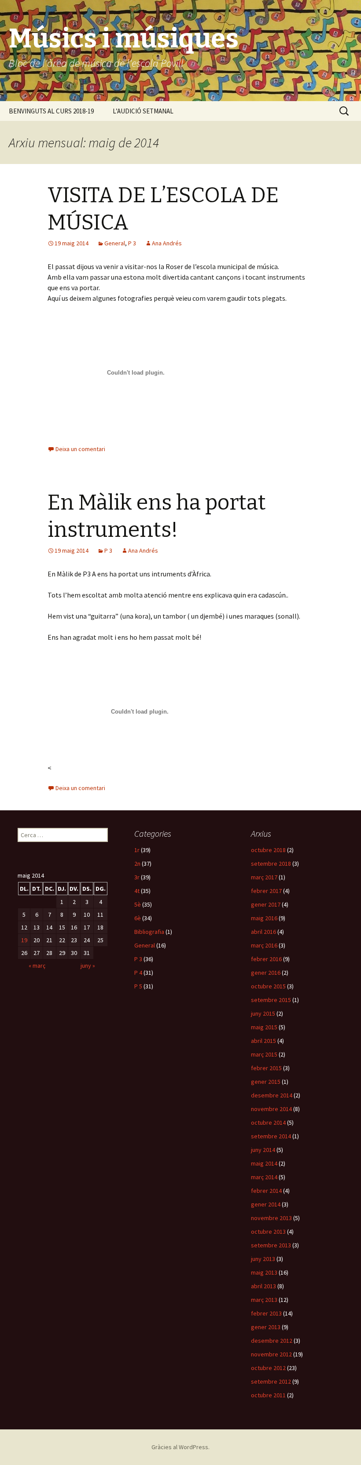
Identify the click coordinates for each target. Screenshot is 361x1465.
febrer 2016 (266, 959)
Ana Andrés (167, 243)
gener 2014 (265, 1204)
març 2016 (264, 945)
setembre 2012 (271, 1381)
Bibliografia (149, 932)
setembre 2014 (271, 1136)
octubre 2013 (268, 1231)
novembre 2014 (271, 1109)
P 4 (138, 973)
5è (137, 904)
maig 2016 (264, 918)
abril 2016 (263, 932)
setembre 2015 (271, 1000)
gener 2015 (265, 1082)
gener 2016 (265, 973)
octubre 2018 (268, 850)
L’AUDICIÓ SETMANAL (143, 111)
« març (37, 965)
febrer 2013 (266, 1313)
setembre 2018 (271, 863)
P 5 (138, 986)
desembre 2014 (271, 1095)
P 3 (132, 243)
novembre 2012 (271, 1354)
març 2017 (264, 877)
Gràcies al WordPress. (180, 1447)
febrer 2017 (266, 891)
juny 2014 (263, 1150)
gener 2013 (265, 1327)
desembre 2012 (271, 1341)
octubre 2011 (268, 1395)
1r (137, 850)
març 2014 (264, 1177)
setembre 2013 (271, 1245)
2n (137, 863)
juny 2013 (263, 1259)
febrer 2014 (266, 1191)
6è (137, 918)
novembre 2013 (271, 1218)
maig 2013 (264, 1272)
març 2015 (264, 1054)
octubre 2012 (268, 1368)
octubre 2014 (268, 1122)
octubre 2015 (268, 986)
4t (137, 891)
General (114, 243)
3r (137, 877)
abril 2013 (263, 1286)
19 (24, 940)
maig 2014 (264, 1163)
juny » (88, 965)
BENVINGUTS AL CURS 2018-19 (51, 111)
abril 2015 (263, 1041)
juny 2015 (263, 1013)
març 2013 (264, 1300)
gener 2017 (265, 904)
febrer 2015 (266, 1068)
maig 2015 (264, 1027)
